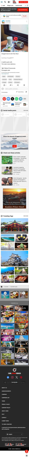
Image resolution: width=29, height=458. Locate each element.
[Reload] (26, 92)
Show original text (5, 73)
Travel (3, 5)
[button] (25, 5)
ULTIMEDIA (16, 449)
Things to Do (10, 5)
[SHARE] (17, 85)
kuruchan (8, 21)
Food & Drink (19, 5)
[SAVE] (24, 85)
